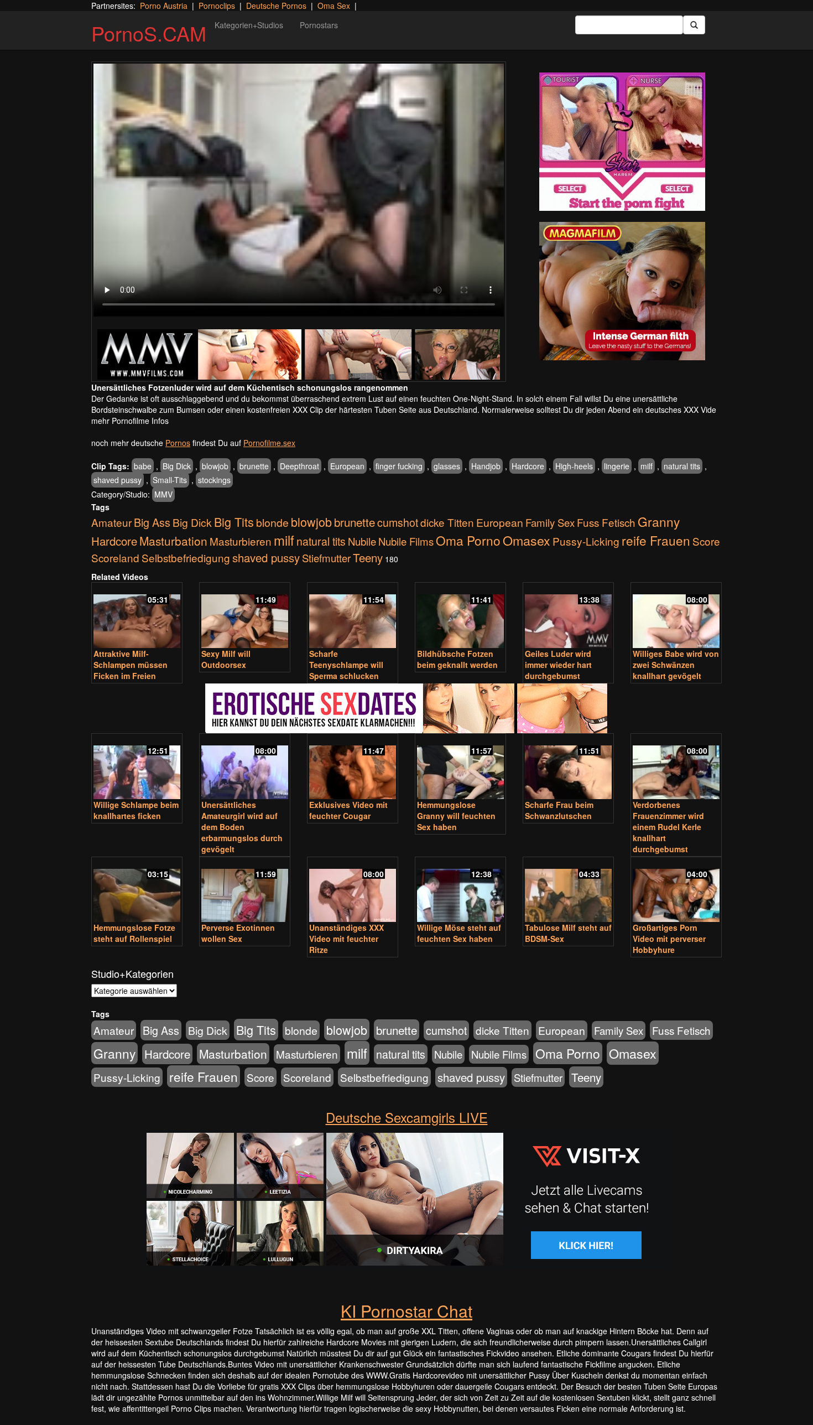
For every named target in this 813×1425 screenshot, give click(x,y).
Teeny (368, 557)
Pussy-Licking (586, 540)
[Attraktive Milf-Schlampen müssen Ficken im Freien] (136, 616)
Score (706, 540)
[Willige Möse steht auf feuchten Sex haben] (460, 891)
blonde (272, 522)
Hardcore (528, 465)
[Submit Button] (694, 24)
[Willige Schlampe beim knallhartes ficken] (136, 767)
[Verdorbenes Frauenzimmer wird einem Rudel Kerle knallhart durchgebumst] (676, 767)
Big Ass (152, 522)
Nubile (362, 541)
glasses (447, 465)
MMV (163, 494)
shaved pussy (117, 479)
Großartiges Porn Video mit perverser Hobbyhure (669, 938)
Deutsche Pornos (276, 5)
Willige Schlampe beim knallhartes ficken (136, 810)
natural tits (682, 465)
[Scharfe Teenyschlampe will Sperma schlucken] (352, 616)
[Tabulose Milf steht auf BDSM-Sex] (568, 891)
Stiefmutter (326, 558)
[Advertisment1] (622, 141)
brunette (254, 465)
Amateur (111, 522)
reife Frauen (656, 540)
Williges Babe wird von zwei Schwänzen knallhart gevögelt (676, 664)
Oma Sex (333, 5)
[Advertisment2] (622, 291)
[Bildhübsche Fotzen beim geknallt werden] (460, 616)
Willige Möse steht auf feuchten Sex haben (459, 933)
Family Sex (550, 522)
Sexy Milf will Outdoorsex (226, 659)
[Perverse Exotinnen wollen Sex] (244, 891)
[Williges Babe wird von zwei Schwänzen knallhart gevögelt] (676, 616)
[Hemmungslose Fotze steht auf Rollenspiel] (136, 891)
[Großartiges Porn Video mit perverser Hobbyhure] (676, 891)
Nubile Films (406, 541)
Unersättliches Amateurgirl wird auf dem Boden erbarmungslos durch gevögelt (242, 826)
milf (646, 465)
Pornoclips (217, 5)
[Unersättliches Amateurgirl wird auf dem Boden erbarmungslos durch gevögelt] (244, 767)
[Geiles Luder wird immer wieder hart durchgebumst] (568, 616)
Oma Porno (468, 540)
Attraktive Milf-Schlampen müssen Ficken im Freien (130, 664)
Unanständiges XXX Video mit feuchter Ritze (346, 938)
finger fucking (399, 465)
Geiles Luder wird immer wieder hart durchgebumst (558, 664)
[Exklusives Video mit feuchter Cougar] (352, 767)
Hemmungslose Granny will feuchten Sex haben (456, 815)
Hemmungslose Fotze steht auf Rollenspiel (134, 933)
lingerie (616, 465)
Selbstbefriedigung (186, 557)
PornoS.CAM (148, 33)
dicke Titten (447, 522)
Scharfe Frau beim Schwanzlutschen (559, 810)
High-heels (574, 465)
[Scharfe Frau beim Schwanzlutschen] (568, 767)
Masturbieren (241, 540)
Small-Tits (170, 479)
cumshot (397, 522)
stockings (214, 479)
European (347, 465)
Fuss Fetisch (606, 522)
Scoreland (115, 557)
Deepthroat (299, 465)
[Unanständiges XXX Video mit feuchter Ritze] (352, 891)
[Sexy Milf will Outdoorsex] (244, 616)
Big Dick (177, 465)
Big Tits (234, 521)
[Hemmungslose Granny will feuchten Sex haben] (460, 767)
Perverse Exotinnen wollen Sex (238, 933)
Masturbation (173, 540)
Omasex (526, 540)
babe (143, 465)
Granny (659, 521)
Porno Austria (163, 5)
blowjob (215, 465)
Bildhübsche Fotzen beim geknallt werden (457, 659)
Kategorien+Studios (249, 24)
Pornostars (319, 24)
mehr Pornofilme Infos (130, 420)
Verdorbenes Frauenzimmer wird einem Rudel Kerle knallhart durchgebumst (668, 826)
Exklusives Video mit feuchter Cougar (348, 810)
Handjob (486, 465)
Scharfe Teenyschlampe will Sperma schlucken (346, 664)
